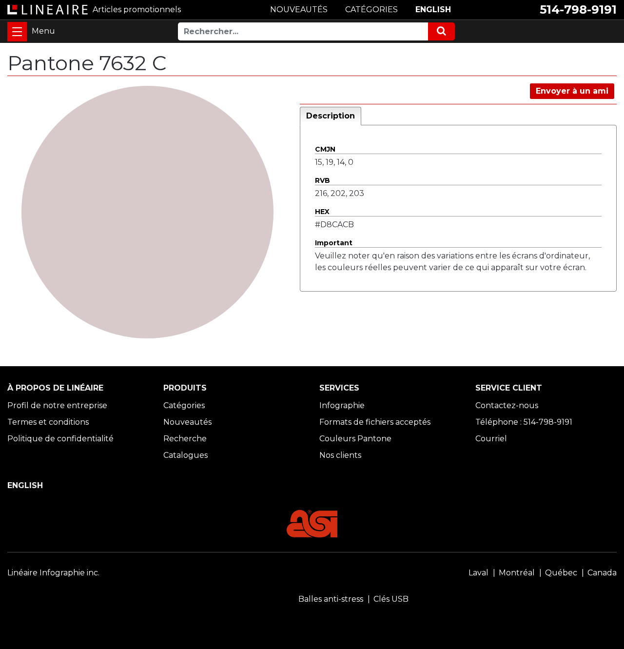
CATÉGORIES (371, 9)
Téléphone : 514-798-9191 (523, 422)
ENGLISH (433, 9)
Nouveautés (187, 422)
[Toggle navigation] (17, 31)
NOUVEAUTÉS (299, 9)
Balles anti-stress (330, 599)
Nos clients (340, 455)
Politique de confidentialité (60, 438)
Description (330, 115)
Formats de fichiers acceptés (374, 422)
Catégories (184, 405)
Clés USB (391, 599)
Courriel (491, 438)
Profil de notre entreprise (57, 405)
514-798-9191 (578, 9)
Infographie (342, 405)
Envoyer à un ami (572, 91)
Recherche (185, 438)
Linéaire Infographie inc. (53, 572)
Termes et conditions (48, 422)
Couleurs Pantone (355, 438)
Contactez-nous (506, 405)
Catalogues (185, 455)
